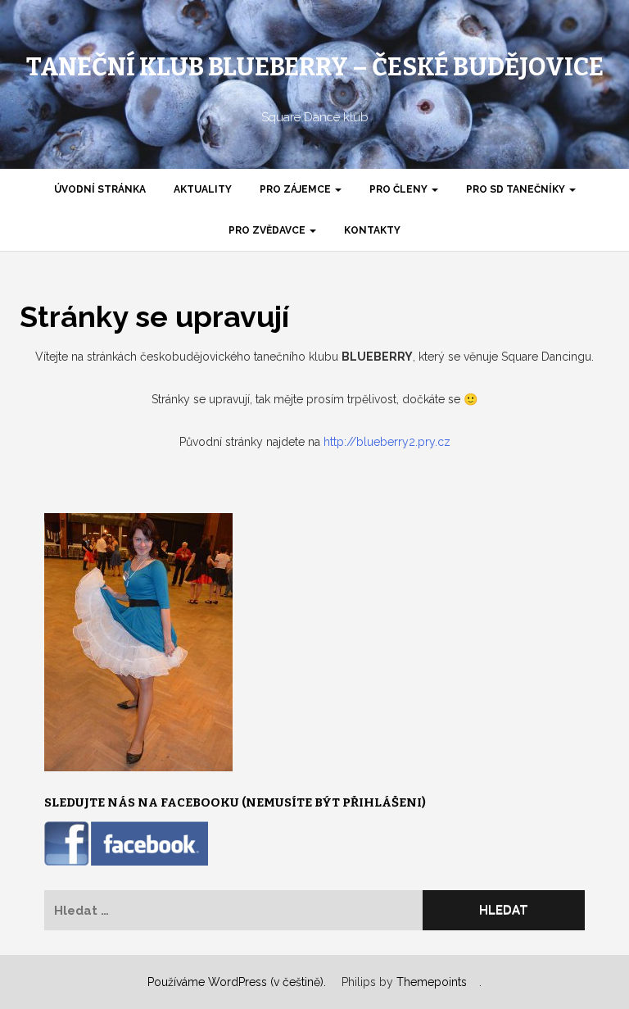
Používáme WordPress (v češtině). (236, 982)
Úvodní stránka (100, 189)
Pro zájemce (296, 189)
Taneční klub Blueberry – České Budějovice (315, 67)
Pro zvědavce (268, 230)
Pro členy (399, 189)
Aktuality (203, 189)
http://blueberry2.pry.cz (387, 441)
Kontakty (372, 230)
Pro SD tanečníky (517, 189)
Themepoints (431, 982)
